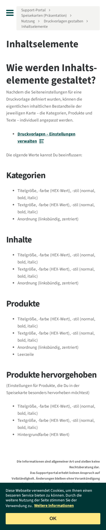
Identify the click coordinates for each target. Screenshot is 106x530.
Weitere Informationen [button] (54, 505)
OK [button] (53, 518)
